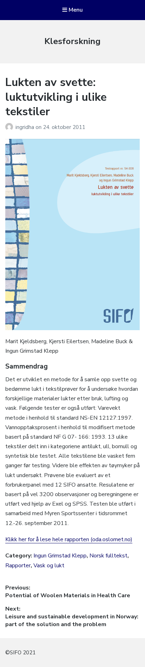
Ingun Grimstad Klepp (60, 556)
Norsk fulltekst (108, 556)
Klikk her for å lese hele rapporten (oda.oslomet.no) (68, 539)
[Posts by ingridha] (10, 127)
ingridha (25, 127)
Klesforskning (72, 41)
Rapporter (18, 565)
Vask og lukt (48, 565)
